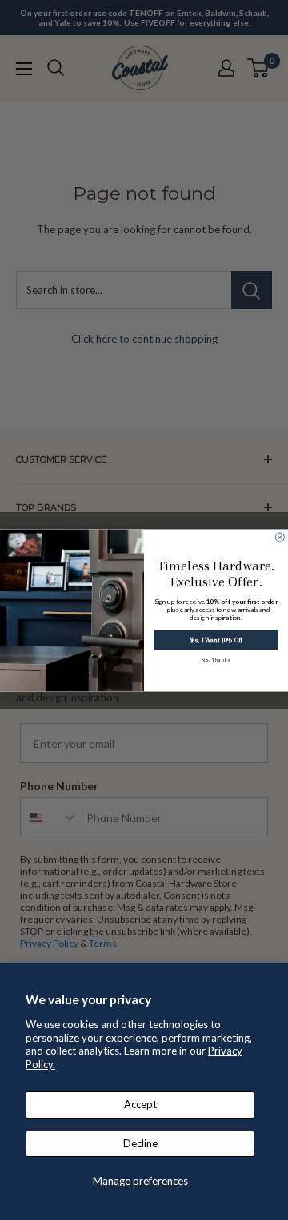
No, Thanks (216, 659)
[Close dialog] (279, 537)
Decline (140, 1143)
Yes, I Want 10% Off (216, 639)
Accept (140, 1104)
